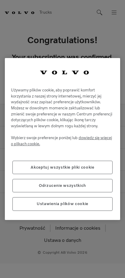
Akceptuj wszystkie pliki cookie (62, 167)
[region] (62, 139)
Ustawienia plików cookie (62, 203)
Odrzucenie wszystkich (62, 185)
